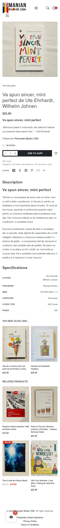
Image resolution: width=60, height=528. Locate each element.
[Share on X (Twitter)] (13, 170)
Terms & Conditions (30, 524)
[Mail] (38, 170)
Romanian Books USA (26, 138)
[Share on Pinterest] (32, 170)
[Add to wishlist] (56, 153)
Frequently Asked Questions (30, 517)
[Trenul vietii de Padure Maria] (15, 458)
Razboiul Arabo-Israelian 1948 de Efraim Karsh (15, 427)
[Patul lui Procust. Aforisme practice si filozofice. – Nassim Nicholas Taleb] (44, 404)
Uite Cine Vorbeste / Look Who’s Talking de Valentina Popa (42, 483)
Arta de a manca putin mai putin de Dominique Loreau (14, 367)
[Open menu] (36, 8)
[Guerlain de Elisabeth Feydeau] (44, 344)
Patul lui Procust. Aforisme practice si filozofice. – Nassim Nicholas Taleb (44, 429)
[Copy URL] (44, 170)
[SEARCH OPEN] (47, 8)
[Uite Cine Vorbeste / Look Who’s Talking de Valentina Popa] (44, 458)
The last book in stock (43, 164)
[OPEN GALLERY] (30, 49)
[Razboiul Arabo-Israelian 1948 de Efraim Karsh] (15, 404)
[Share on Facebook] (19, 170)
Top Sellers (8, 85)
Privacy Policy (30, 521)
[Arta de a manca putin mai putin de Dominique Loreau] (15, 344)
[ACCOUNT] (7, 15)
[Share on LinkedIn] (25, 170)
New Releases (28, 164)
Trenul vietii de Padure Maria (14, 480)
